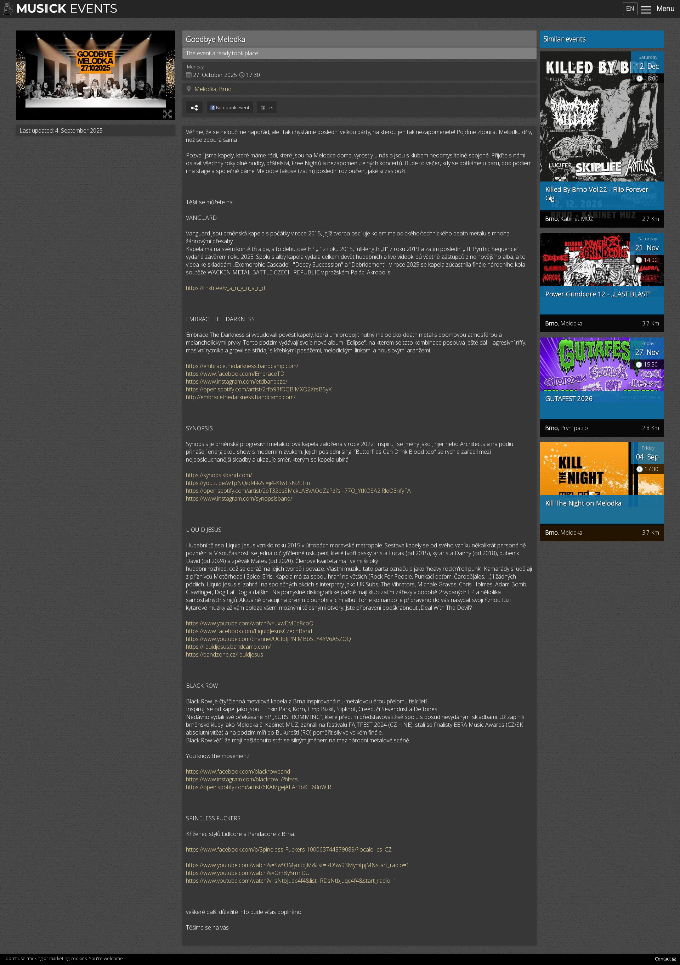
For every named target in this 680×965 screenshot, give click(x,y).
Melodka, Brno (213, 89)
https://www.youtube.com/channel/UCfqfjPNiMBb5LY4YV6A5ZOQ (268, 639)
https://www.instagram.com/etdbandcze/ (236, 381)
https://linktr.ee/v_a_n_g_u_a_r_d (225, 288)
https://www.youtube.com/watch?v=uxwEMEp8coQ (249, 623)
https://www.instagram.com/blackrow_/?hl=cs (242, 779)
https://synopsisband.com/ (219, 475)
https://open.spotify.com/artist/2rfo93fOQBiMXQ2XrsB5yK (259, 389)
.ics (269, 107)
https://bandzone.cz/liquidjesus (224, 654)
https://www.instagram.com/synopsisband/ (239, 498)
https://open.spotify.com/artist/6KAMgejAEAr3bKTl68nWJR (258, 787)
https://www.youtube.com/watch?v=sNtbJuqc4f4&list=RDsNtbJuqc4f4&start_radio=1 (291, 881)
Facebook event (232, 107)
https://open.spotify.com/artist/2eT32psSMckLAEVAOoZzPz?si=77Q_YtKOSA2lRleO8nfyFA (298, 491)
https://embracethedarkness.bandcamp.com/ (242, 366)
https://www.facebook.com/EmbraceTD (235, 374)
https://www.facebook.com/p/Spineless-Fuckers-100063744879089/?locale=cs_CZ (289, 849)
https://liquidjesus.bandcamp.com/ (228, 647)
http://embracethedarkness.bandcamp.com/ (240, 397)
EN (630, 9)
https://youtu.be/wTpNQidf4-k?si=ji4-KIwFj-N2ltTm (248, 483)
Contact (665, 958)
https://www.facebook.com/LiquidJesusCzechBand (249, 631)
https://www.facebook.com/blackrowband (238, 771)
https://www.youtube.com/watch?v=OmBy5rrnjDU (248, 873)
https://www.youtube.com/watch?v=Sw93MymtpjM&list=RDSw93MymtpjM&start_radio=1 (297, 865)
